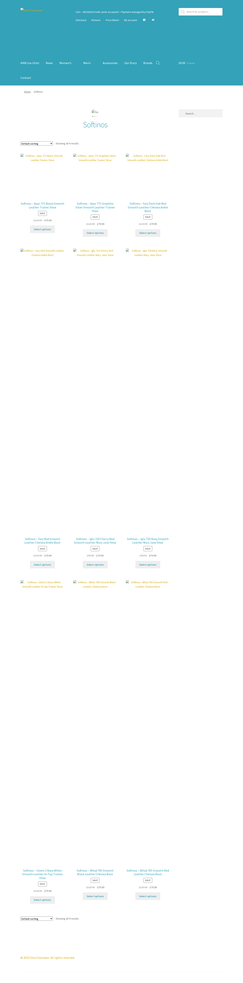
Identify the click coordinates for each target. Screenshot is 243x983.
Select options (42, 229)
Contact (26, 78)
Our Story (130, 63)
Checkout (81, 20)
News (49, 63)
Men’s (87, 63)
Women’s (65, 63)
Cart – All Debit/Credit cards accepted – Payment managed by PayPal (114, 12)
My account (130, 20)
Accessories (110, 63)
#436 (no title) (30, 63)
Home (27, 91)
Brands (147, 63)
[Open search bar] (158, 62)
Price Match (112, 20)
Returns (96, 20)
